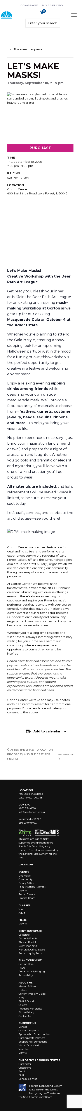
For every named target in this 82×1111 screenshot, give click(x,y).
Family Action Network (32, 886)
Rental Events (27, 894)
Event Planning (28, 945)
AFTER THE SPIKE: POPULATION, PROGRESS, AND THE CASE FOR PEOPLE (30, 754)
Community (25, 879)
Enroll (22, 1071)
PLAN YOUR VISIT (30, 960)
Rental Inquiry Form (30, 953)
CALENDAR (26, 864)
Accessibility (26, 975)
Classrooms (25, 1067)
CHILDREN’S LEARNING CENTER (39, 1060)
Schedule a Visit (28, 1078)
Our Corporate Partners (32, 1037)
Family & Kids (26, 883)
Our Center (25, 1064)
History (23, 990)
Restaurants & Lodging (32, 971)
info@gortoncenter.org (32, 812)
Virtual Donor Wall (29, 1045)
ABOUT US (26, 982)
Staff (21, 1075)
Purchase (40, 148)
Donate (23, 1026)
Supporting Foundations (33, 1041)
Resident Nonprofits (30, 1008)
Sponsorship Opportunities (34, 1034)
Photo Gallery (26, 1012)
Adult (22, 912)
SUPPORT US (27, 1023)
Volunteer (24, 1049)
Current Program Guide (32, 993)
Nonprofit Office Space (32, 949)
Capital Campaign (29, 1030)
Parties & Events (28, 938)
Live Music (25, 875)
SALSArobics (65, 754)
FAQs (22, 967)
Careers (23, 1004)
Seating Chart (27, 898)
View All (23, 890)
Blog (21, 997)
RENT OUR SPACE (30, 931)
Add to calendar (46, 731)
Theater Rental (27, 942)
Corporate (24, 934)
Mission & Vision (28, 986)
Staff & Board (26, 1001)
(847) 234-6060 (27, 808)
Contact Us (25, 1016)
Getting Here (26, 964)
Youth (22, 909)
